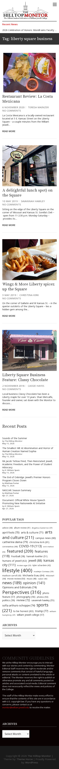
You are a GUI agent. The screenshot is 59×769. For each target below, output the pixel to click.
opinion (34, 582)
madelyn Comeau (43, 571)
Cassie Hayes (36, 385)
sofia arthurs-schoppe (18, 605)
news (11, 582)
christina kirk (39, 542)
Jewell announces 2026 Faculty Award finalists (26, 30)
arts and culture (27, 534)
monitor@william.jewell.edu (15, 707)
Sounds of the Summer (14, 438)
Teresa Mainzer (38, 107)
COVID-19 (30, 546)
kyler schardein (42, 565)
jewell (35, 560)
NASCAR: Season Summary (16, 490)
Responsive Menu (55, 4)
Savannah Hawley (33, 201)
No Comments (11, 110)
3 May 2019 (9, 295)
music (31, 578)
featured (20, 551)
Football (18, 556)
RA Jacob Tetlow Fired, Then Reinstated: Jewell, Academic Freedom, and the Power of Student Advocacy (27, 464)
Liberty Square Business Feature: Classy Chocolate (25, 377)
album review (22, 527)
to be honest (23, 611)
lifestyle (17, 570)
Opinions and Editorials (19, 587)
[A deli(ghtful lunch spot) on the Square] (29, 165)
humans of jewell (14, 560)
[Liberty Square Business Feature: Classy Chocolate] (29, 350)
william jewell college (30, 614)
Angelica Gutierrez (42, 528)
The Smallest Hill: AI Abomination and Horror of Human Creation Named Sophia (27, 450)
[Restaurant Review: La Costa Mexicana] (29, 72)
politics (8, 600)
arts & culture (32, 532)
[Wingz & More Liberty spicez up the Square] (29, 259)
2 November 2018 (13, 385)
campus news (45, 538)
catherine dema (15, 542)
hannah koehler (37, 556)
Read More (8, 131)
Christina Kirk (29, 295)
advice (7, 527)
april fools (11, 532)
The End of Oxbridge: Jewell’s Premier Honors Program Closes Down (26, 479)
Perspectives (21, 592)
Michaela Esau (33, 575)
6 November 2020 (13, 107)
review (23, 600)
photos (42, 596)
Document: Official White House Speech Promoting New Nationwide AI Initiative (23, 502)
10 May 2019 (10, 201)
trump (41, 611)
